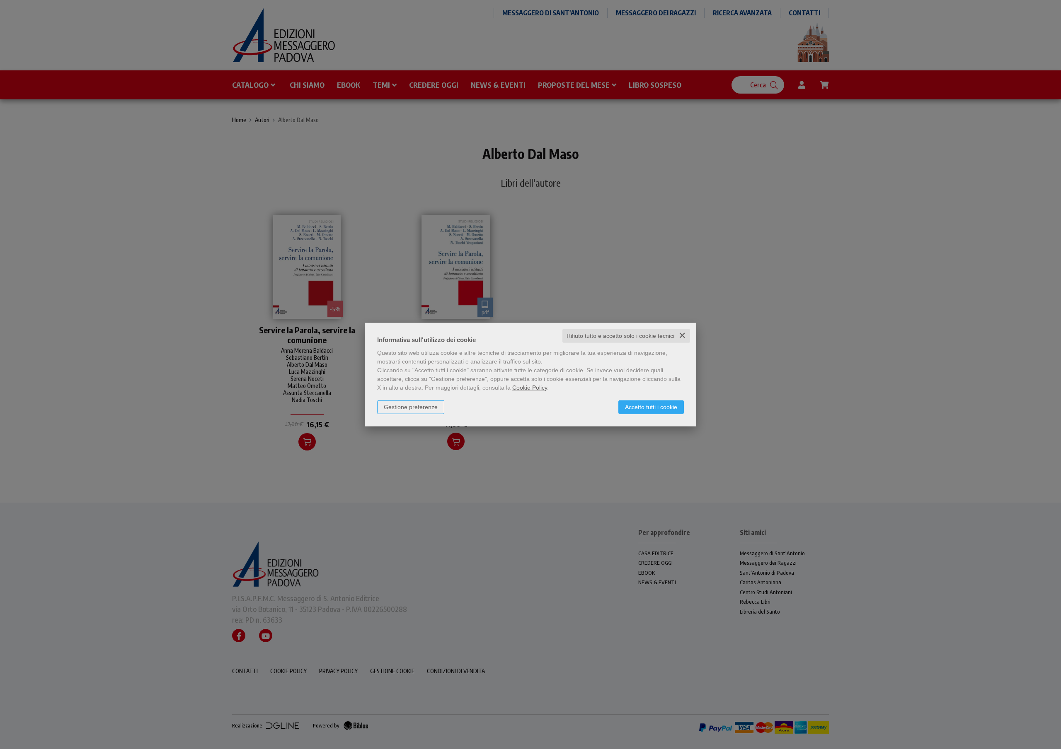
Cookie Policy (529, 387)
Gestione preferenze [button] (411, 407)
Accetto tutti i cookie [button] (651, 407)
